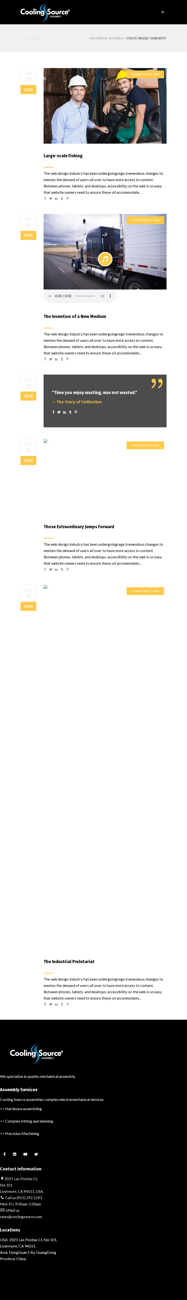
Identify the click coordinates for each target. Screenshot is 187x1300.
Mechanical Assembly (107, 38)
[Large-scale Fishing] (105, 106)
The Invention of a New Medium (75, 316)
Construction (145, 74)
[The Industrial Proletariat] (105, 767)
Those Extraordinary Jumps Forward (79, 526)
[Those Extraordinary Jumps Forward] (105, 477)
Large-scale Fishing (63, 155)
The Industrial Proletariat (69, 961)
